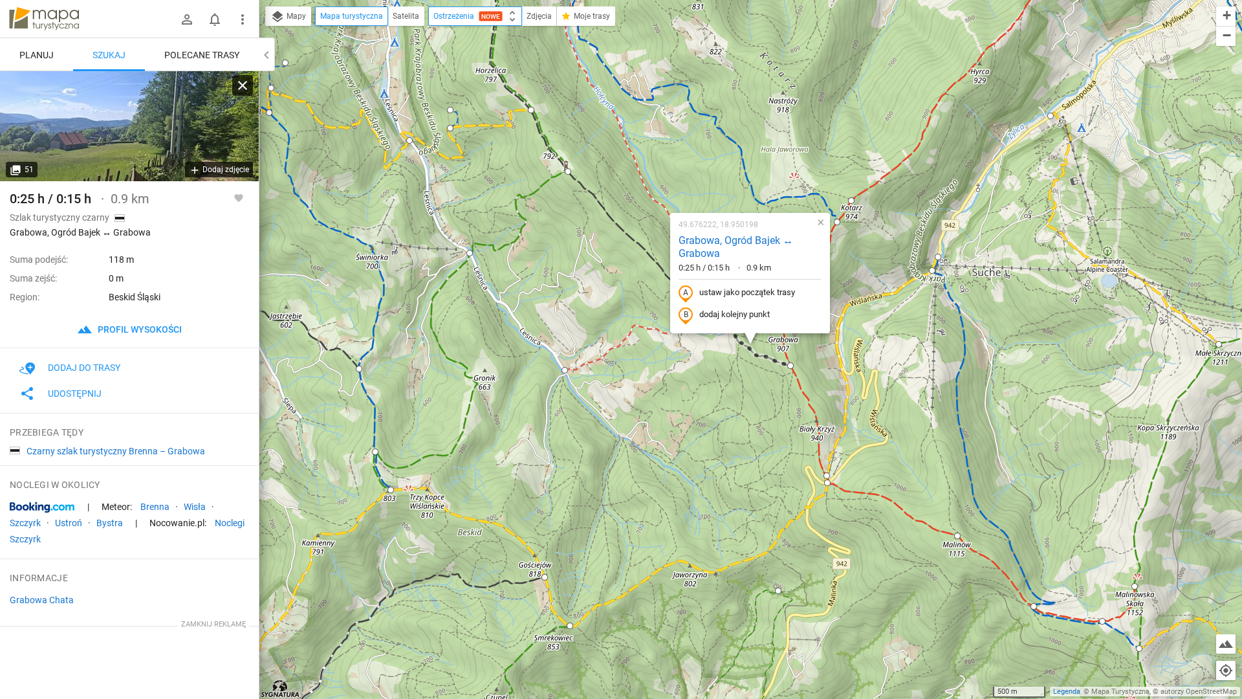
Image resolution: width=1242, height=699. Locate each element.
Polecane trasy (201, 55)
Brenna (154, 507)
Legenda (1066, 691)
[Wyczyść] (242, 85)
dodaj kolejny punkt (734, 314)
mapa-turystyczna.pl (44, 19)
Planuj (36, 55)
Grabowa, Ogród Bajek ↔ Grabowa (736, 247)
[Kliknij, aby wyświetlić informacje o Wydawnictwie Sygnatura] (280, 689)
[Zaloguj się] (187, 19)
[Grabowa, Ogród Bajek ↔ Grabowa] (129, 126)
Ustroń (68, 523)
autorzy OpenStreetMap (1198, 691)
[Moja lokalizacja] (1226, 670)
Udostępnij (75, 393)
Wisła (195, 507)
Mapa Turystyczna (1120, 691)
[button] (1050, 116)
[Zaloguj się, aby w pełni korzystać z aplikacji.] (238, 197)
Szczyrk (25, 523)
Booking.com (42, 507)
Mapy (295, 16)
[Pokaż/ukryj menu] (242, 19)
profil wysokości (139, 329)
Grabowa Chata (42, 600)
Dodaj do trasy (84, 367)
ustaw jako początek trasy (747, 292)
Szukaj (109, 55)
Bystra (109, 523)
